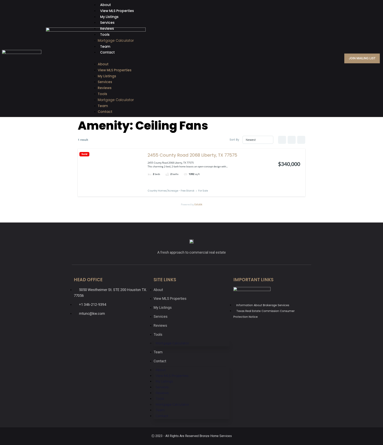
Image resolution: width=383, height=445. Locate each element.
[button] (191, 58)
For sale (203, 191)
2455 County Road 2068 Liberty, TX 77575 (192, 155)
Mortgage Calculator (116, 40)
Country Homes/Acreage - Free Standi (171, 191)
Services (107, 22)
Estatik (198, 204)
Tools (105, 34)
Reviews (107, 28)
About (105, 4)
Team (105, 46)
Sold (84, 154)
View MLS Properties (117, 10)
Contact (107, 52)
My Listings (109, 16)
